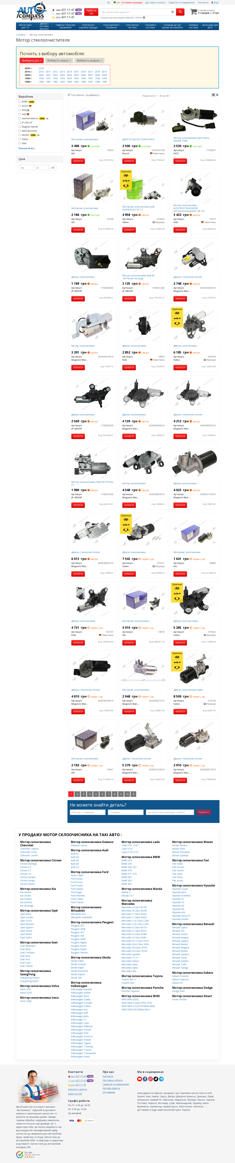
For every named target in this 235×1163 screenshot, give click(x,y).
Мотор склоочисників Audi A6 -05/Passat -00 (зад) (138, 277)
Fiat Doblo (177, 863)
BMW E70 (126, 870)
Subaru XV (177, 982)
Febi (24, 114)
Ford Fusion (77, 885)
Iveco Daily (25, 1001)
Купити (78, 161)
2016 (83, 71)
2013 (62, 71)
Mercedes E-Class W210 (133, 930)
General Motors (33, 118)
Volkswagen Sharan (81, 1039)
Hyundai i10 (178, 902)
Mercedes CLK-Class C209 (135, 924)
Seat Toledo (26, 965)
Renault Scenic (179, 957)
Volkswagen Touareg (82, 1046)
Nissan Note (178, 848)
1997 (90, 78)
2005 (76, 74)
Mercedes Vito (128, 971)
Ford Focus (76, 882)
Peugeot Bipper (79, 942)
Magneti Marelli (30, 126)
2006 (83, 74)
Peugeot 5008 (78, 939)
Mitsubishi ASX (78, 913)
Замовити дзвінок (77, 1089)
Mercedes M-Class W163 (134, 947)
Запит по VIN (75, 1093)
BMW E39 (126, 863)
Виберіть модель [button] (89, 60)
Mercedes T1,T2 (129, 957)
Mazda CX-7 (127, 895)
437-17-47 (65, 10)
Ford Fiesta (76, 878)
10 (127, 794)
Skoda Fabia (77, 960)
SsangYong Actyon (29, 977)
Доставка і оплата (155, 2)
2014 (69, 71)
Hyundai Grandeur (181, 895)
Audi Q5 (75, 863)
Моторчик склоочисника (84, 139)
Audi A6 (75, 860)
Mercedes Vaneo (130, 960)
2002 (55, 74)
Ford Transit (77, 902)
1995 (76, 78)
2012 (55, 71)
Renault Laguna (180, 940)
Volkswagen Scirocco (82, 1036)
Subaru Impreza (180, 979)
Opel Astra (25, 913)
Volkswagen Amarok (81, 989)
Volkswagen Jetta (80, 1016)
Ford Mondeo (78, 895)
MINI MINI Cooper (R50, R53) (136, 1002)
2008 (97, 74)
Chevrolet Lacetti (29, 855)
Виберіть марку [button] (58, 60)
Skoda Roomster (79, 970)
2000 (41, 74)
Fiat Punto (177, 877)
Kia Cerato (25, 895)
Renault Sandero (180, 954)
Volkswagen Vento (80, 1056)
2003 (62, 74)
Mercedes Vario (129, 964)
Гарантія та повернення (181, 2)
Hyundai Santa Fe (181, 915)
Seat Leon (25, 962)
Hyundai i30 (178, 905)
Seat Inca (25, 959)
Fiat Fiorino (178, 870)
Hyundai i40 (178, 908)
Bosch (25, 105)
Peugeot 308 (77, 935)
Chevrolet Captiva (29, 848)
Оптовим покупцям (131, 2)
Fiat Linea (177, 873)
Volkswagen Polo (80, 1033)
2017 (90, 71)
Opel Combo (26, 917)
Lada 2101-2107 (129, 845)
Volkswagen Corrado (81, 1002)
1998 (97, 78)
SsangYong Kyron (29, 981)
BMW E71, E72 (129, 873)
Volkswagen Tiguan (81, 1043)
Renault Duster (180, 934)
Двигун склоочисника (82, 276)
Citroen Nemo (27, 883)
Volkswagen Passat (81, 1029)
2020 (41, 68)
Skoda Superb (78, 974)
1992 (55, 78)
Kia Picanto (26, 898)
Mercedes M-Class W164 (134, 950)
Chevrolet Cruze (28, 852)
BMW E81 (126, 877)
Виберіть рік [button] (31, 60)
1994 (69, 78)
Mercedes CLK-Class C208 (135, 920)
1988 (97, 81)
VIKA (24, 143)
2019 (104, 71)
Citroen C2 (25, 867)
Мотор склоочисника (82, 345)
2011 (48, 71)
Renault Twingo (180, 967)
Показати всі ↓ (27, 148)
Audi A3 (75, 853)
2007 (90, 74)
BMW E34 (126, 860)
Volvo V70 (25, 989)
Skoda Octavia (78, 964)
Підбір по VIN (91, 12)
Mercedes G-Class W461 (134, 937)
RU (108, 2)
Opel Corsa (26, 920)
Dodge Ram (178, 991)
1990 (41, 78)
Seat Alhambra (27, 945)
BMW (28, 101)
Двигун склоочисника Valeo (188, 689)
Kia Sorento (26, 902)
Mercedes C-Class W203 (134, 917)
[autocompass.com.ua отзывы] (28, 1154)
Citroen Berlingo (28, 863)
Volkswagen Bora (80, 996)
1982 (55, 81)
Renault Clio (178, 930)
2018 (97, 71)
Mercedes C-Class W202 (134, 913)
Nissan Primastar (181, 852)
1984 (69, 81)
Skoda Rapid (77, 967)
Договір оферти (111, 1088)
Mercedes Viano (129, 967)
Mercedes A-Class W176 (134, 907)
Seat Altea (25, 949)
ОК (53, 167)
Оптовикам (109, 1092)
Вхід (215, 2)
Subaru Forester (180, 976)
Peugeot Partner (79, 952)
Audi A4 (75, 856)
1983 (62, 81)
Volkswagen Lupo (80, 1022)
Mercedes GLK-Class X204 (135, 944)
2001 (48, 74)
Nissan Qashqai (180, 855)
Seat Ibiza (25, 955)
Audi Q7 (75, 867)
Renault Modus (180, 950)
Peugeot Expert (79, 949)
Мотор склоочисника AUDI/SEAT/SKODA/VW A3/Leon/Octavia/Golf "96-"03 (188, 208)
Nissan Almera (179, 845)
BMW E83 (126, 880)
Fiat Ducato (178, 867)
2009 (104, 74)
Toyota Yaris (128, 982)
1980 (41, 81)
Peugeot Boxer (78, 945)
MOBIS (28, 134)
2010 (41, 71)
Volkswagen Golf (79, 1012)
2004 (69, 74)
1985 (76, 81)
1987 (90, 81)
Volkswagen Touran (81, 1049)
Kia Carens (25, 892)
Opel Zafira (26, 937)
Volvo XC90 (26, 992)
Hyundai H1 (178, 898)
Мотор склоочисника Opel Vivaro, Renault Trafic (191, 139)
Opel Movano (27, 924)
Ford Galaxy (77, 888)
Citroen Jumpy (27, 880)
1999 (104, 78)
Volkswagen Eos (79, 1009)
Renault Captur (180, 927)
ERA (24, 110)
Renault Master (180, 944)
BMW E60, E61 (129, 867)
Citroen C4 (25, 873)
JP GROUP (27, 122)
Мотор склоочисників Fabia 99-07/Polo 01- (92, 483)
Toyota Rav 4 (128, 979)
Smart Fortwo (179, 999)
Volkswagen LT (78, 1019)
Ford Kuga (76, 892)
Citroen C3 (25, 870)
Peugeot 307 (77, 932)
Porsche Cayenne (130, 991)
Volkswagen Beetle (80, 992)
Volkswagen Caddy (80, 999)
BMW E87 (126, 883)
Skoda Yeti (76, 977)
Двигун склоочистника (185, 620)
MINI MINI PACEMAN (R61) (135, 1009)
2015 (76, 71)
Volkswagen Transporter (83, 1053)
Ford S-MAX (77, 898)
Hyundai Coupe (180, 888)
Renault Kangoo (180, 937)
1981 (48, 81)
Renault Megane (180, 947)
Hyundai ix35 (178, 912)
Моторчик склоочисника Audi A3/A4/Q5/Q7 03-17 (138, 208)
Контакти (203, 2)
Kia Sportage (26, 905)
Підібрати (204, 812)
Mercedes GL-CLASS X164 (135, 940)
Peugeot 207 (77, 925)
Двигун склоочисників (134, 345)
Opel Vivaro (26, 934)
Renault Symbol (180, 960)
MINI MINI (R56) (129, 999)
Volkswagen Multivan (82, 1026)
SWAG (25, 139)
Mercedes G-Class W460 (134, 934)
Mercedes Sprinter (130, 954)
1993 (62, 78)
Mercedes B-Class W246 (134, 910)
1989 (104, 81)
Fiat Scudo (177, 880)
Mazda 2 (125, 892)
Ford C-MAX (77, 875)
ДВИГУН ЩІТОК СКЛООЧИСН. (138, 139)
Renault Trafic (179, 964)
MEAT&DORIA (29, 130)
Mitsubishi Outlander (81, 917)
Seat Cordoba (27, 952)
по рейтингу (92, 95)
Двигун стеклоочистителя (187, 276)
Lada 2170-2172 (129, 852)
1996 (83, 78)
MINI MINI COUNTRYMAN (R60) (138, 1006)
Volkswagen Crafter (81, 1006)
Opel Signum (26, 927)
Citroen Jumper (28, 877)
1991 (48, 78)
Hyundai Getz (179, 892)
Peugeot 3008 (78, 928)
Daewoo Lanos (79, 845)
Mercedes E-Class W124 (133, 927)
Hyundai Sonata (180, 919)
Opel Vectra (26, 930)
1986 (83, 81)
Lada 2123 (126, 848)
